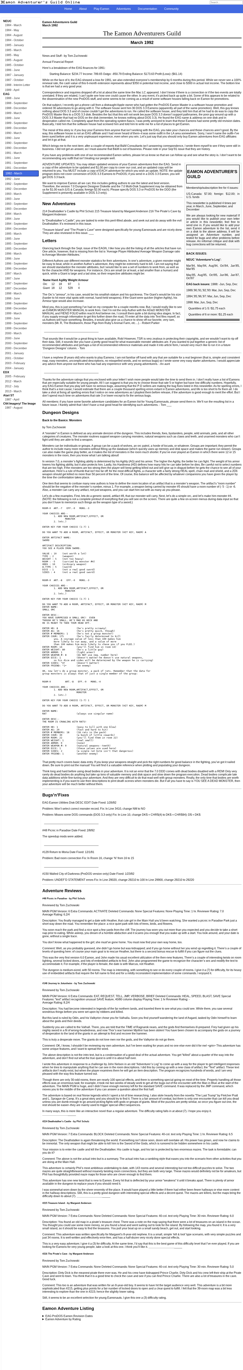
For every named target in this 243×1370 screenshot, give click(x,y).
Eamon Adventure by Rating (63, 1319)
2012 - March (13, 381)
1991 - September (16, 162)
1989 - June (12, 118)
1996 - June (12, 258)
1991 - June (12, 157)
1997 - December (16, 288)
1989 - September (16, 123)
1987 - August (13, 407)
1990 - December (16, 147)
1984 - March (13, 25)
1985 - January (14, 45)
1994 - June (12, 218)
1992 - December (16, 188)
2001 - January (14, 353)
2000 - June (12, 338)
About (83, 8)
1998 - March (13, 293)
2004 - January (14, 368)
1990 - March (13, 132)
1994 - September (16, 223)
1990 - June (12, 137)
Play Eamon (101, 8)
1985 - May (12, 55)
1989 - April (12, 89)
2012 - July (12, 386)
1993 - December (16, 208)
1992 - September (16, 183)
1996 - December (16, 268)
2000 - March (13, 333)
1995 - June (12, 238)
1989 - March (13, 113)
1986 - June (12, 70)
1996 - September (16, 263)
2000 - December (16, 348)
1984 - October (14, 40)
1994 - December (16, 228)
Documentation (147, 8)
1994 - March (13, 213)
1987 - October (14, 79)
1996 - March (13, 253)
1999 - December (16, 328)
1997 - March (13, 273)
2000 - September (16, 343)
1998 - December (16, 308)
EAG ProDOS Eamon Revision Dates (69, 1316)
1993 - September (16, 203)
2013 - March (13, 391)
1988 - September (16, 103)
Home (68, 8)
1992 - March (14, 173)
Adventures (123, 8)
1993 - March (13, 193)
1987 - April (12, 399)
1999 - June (12, 318)
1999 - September (16, 323)
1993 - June (12, 198)
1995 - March (13, 233)
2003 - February (15, 363)
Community (171, 8)
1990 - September (16, 142)
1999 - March (13, 313)
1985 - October (14, 65)
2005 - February (15, 376)
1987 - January (14, 74)
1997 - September (16, 283)
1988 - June (12, 98)
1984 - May (12, 30)
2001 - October (14, 358)
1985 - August (13, 60)
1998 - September (16, 303)
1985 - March (13, 50)
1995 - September (16, 243)
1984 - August (13, 35)
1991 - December (16, 167)
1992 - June (12, 178)
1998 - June (12, 298)
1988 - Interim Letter (17, 84)
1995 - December (16, 248)
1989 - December (16, 128)
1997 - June (12, 278)
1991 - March (13, 152)
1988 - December (16, 108)
